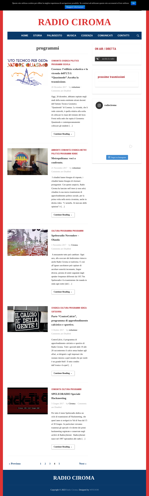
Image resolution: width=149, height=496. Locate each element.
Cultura (55, 231)
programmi (56, 64)
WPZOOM (94, 490)
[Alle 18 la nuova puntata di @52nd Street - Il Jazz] (116, 118)
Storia (37, 35)
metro (83, 150)
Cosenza (87, 35)
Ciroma (74, 245)
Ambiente (56, 150)
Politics (74, 61)
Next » (82, 463)
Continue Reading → (63, 134)
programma (66, 231)
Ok (133, 3)
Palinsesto (54, 35)
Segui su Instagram (118, 157)
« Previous (15, 463)
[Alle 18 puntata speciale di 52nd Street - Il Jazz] (102, 132)
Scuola (66, 64)
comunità (56, 61)
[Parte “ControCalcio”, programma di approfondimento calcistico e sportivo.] (27, 319)
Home (24, 35)
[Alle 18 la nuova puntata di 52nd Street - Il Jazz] (131, 118)
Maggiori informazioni (75, 7)
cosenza (66, 61)
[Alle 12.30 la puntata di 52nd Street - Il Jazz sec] (116, 132)
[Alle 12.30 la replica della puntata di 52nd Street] (102, 146)
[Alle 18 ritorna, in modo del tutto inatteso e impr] (102, 118)
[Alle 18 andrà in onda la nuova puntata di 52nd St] (116, 146)
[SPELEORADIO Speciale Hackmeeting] (27, 401)
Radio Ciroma (74, 22)
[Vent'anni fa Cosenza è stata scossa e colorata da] (131, 146)
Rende (75, 153)
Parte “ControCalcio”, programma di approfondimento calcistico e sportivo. (69, 320)
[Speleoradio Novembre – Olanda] (27, 242)
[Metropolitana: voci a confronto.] (27, 161)
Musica (71, 35)
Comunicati (105, 35)
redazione (76, 87)
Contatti (123, 35)
